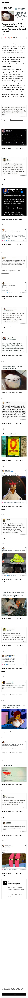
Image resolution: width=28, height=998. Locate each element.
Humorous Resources (13, 55)
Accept (14, 994)
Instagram (22, 96)
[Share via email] (14, 38)
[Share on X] (8, 38)
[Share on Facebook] (2, 38)
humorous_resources (16, 120)
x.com (3, 247)
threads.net (5, 273)
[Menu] (25, 2)
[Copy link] (17, 38)
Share (24, 37)
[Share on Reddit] (11, 38)
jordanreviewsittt (15, 271)
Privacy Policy (5, 991)
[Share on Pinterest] (5, 38)
